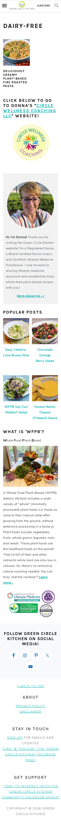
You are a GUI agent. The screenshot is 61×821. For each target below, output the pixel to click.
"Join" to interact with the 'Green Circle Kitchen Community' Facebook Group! (31, 791)
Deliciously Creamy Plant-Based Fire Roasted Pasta (15, 78)
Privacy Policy (30, 706)
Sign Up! (15, 737)
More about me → (30, 296)
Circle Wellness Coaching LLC (29, 110)
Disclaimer (30, 711)
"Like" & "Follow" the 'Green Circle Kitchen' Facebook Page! (30, 754)
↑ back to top (30, 686)
